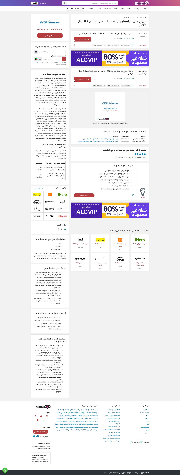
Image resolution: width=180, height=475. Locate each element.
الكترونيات (90, 8)
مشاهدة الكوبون (82, 39)
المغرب (147, 433)
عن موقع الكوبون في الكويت (113, 422)
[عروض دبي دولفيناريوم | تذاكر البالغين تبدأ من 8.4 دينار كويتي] (110, 106)
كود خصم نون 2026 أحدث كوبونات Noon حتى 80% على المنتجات (78, 415)
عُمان (147, 421)
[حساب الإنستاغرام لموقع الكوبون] (46, 416)
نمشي (120, 266)
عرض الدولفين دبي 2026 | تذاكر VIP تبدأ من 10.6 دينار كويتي (100, 138)
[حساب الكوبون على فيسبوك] (35, 416)
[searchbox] (92, 3)
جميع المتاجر (137, 8)
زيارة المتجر (84, 195)
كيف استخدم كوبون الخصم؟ (111, 429)
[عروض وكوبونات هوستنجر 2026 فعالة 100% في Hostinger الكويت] (140, 258)
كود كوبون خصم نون (113, 435)
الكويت (147, 415)
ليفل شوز (80, 247)
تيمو (120, 249)
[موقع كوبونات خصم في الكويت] (145, 17)
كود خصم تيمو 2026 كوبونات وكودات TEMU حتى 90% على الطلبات (77, 413)
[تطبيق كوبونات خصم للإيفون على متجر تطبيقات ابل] (67, 8)
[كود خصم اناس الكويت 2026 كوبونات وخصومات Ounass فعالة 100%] (100, 258)
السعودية (146, 410)
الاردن (147, 430)
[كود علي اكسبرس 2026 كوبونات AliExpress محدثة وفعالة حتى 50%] (62, 216)
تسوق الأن (49, 35)
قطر (148, 424)
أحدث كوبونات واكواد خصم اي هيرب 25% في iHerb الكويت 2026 (78, 410)
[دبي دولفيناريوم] (49, 21)
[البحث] (64, 3)
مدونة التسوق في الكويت (112, 415)
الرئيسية (146, 8)
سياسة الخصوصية (114, 426)
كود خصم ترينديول (114, 432)
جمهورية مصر (145, 427)
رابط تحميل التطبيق (40, 431)
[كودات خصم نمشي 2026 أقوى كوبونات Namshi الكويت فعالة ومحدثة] (120, 258)
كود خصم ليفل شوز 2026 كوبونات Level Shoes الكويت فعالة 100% (77, 418)
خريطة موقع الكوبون (113, 418)
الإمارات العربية (144, 413)
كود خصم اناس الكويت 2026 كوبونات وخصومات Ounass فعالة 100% (76, 427)
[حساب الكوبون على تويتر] (41, 416)
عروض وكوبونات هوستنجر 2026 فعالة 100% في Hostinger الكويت (77, 421)
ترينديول (80, 266)
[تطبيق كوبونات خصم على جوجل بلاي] (71, 8)
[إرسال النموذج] (64, 59)
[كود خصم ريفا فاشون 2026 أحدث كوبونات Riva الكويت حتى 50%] (37, 208)
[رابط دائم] (133, 45)
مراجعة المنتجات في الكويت (111, 438)
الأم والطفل (107, 8)
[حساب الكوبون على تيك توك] (43, 420)
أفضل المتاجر (60, 188)
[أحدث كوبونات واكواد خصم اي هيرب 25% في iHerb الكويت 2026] (140, 239)
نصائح (122, 8)
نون (100, 247)
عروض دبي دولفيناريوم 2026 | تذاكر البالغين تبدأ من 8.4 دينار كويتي (98, 141)
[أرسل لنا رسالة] (5, 470)
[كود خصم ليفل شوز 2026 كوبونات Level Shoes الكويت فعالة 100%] (80, 239)
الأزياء (115, 8)
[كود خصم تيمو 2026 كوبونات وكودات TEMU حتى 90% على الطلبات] (120, 239)
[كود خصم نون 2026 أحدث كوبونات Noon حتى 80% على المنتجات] (100, 239)
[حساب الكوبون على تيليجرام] (37, 420)
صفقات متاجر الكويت (113, 413)
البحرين (147, 418)
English (43, 3)
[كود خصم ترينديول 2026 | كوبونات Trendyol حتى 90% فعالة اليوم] (80, 258)
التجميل (98, 8)
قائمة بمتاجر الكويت (114, 410)
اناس (100, 268)
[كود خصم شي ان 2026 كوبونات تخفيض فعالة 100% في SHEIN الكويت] (49, 216)
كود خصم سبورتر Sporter (112, 441)
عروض (129, 8)
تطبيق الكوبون (79, 8)
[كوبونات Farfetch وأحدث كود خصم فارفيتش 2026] (37, 216)
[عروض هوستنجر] (110, 58)
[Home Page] (142, 3)
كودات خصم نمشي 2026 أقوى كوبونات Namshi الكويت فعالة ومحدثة (76, 424)
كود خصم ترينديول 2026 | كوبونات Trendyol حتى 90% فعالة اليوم (77, 430)
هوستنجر (140, 268)
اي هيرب (140, 247)
